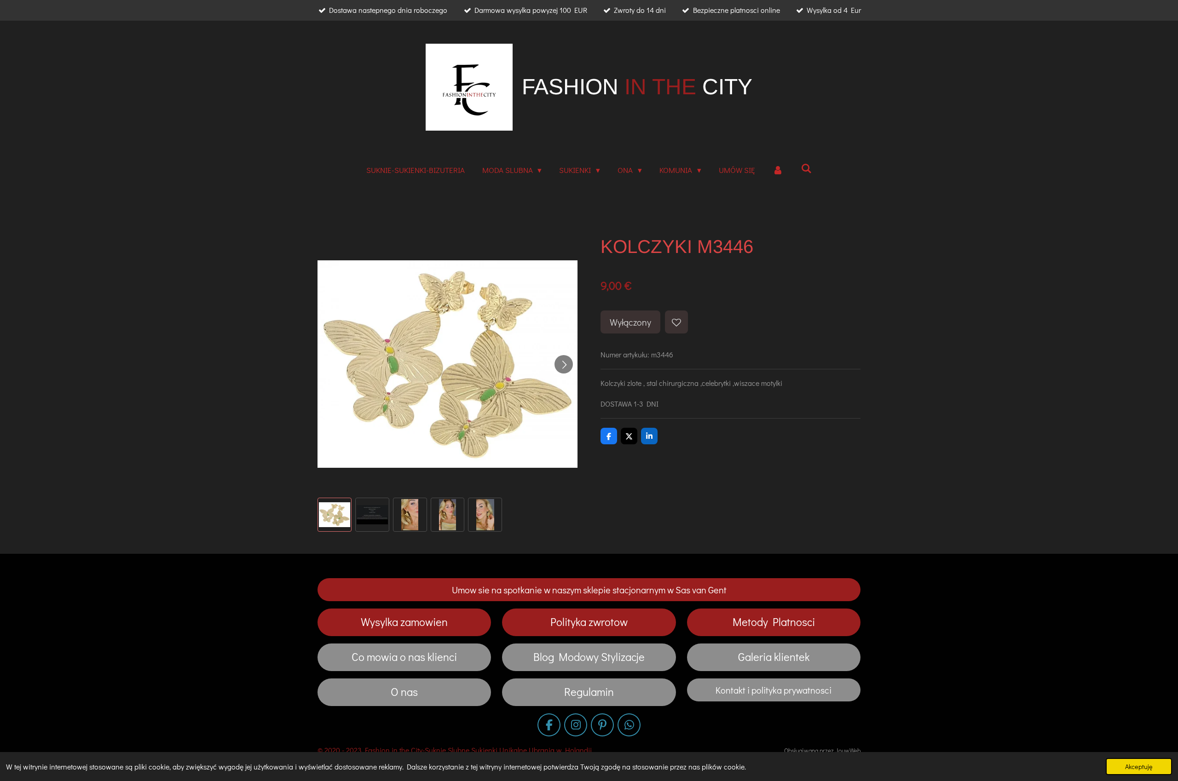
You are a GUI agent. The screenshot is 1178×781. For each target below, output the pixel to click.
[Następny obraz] (563, 364)
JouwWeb (847, 751)
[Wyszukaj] (807, 168)
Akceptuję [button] (1139, 766)
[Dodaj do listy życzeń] (676, 321)
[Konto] (778, 170)
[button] (335, 515)
